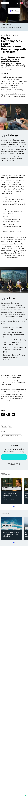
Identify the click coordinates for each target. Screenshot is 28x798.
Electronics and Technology (11, 435)
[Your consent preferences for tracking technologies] (25, 795)
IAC (10, 426)
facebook (3, 414)
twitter (13, 414)
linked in (8, 414)
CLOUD (4, 426)
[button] (13, 506)
